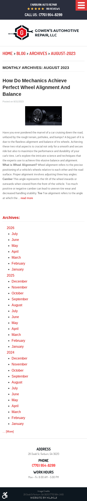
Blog (21, 53)
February (18, 263)
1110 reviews (53, 9)
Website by (43, 498)
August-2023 (63, 53)
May (15, 245)
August (17, 305)
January (18, 269)
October (17, 293)
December (19, 281)
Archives (38, 53)
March (16, 257)
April (15, 251)
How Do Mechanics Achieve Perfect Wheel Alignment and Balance (36, 87)
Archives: (11, 217)
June (15, 240)
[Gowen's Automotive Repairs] (43, 32)
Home (8, 53)
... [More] (8, 431)
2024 (10, 352)
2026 (10, 228)
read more (27, 198)
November (19, 287)
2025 (10, 275)
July (15, 234)
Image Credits (44, 491)
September (20, 299)
